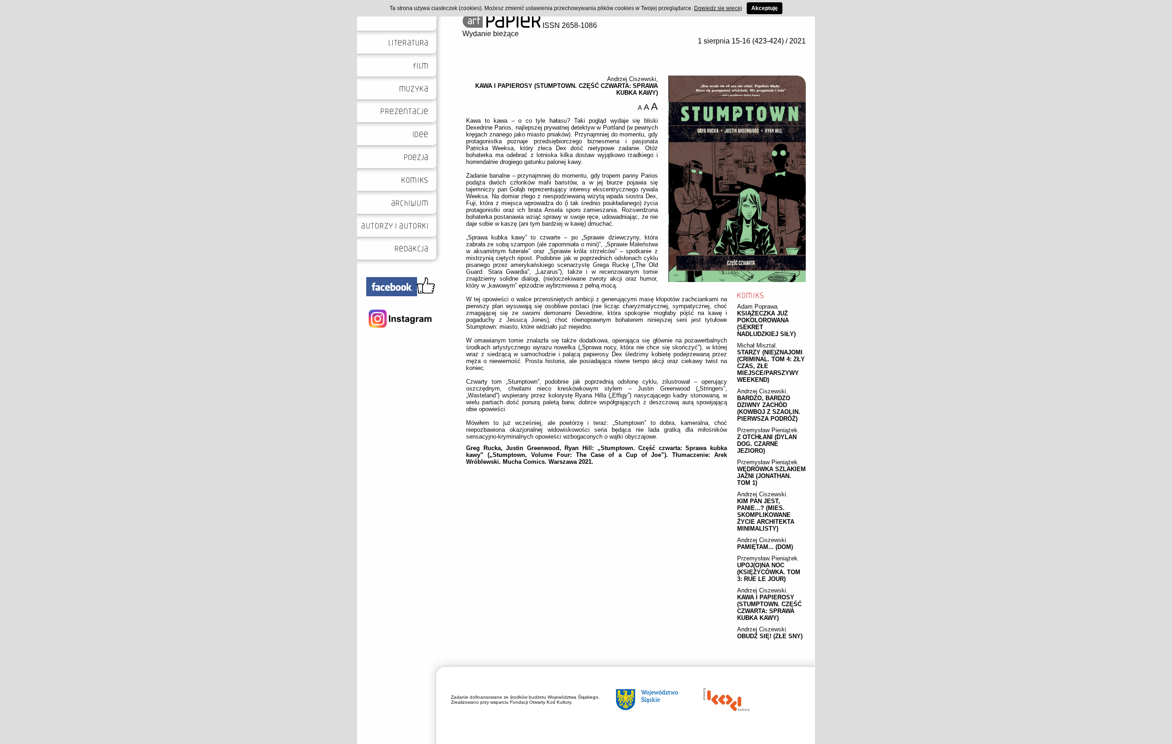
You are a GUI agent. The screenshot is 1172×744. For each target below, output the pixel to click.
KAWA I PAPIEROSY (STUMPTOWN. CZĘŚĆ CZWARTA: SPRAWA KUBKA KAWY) (769, 607)
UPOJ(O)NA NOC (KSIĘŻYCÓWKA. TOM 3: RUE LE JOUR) (768, 572)
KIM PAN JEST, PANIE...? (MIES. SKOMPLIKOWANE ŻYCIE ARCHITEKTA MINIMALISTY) (765, 515)
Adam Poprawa (757, 306)
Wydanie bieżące (490, 34)
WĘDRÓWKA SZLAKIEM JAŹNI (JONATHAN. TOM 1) (771, 476)
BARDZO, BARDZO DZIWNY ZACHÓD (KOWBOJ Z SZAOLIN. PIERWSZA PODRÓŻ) (768, 408)
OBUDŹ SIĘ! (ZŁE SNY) (770, 636)
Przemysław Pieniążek (767, 430)
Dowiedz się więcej (718, 8)
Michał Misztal (756, 345)
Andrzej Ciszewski (761, 391)
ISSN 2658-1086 (569, 25)
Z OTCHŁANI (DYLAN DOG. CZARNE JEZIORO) (767, 444)
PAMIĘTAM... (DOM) (765, 546)
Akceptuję (764, 8)
